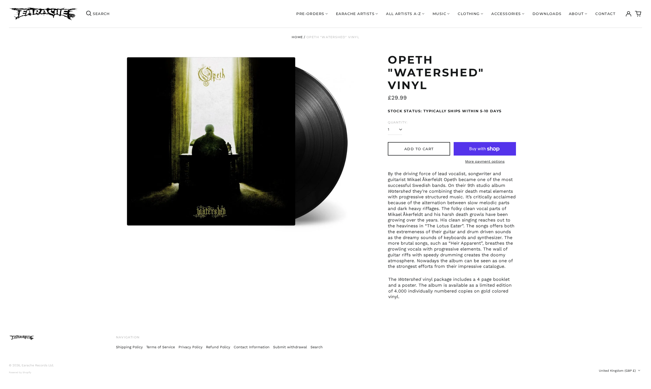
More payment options (485, 161)
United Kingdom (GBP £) (618, 370)
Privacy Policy (190, 347)
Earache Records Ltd (37, 365)
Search (316, 347)
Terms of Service (160, 347)
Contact (605, 13)
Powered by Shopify (20, 372)
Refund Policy (218, 347)
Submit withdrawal (290, 347)
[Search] (89, 13)
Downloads (547, 13)
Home (297, 37)
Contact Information (252, 347)
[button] (638, 14)
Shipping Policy (129, 347)
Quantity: (398, 122)
